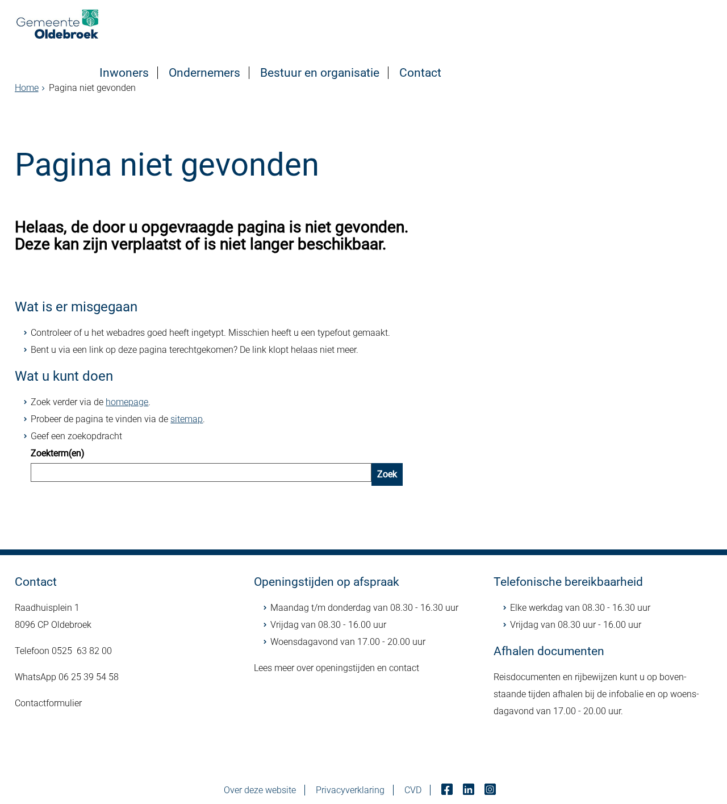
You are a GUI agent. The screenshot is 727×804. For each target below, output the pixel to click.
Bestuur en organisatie (319, 72)
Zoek (387, 474)
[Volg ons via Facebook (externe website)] (448, 790)
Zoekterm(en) (58, 453)
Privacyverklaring (350, 790)
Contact (420, 72)
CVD (412, 790)
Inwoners (124, 72)
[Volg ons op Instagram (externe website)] (491, 790)
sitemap (186, 419)
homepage (127, 402)
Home (27, 87)
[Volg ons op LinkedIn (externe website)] (470, 790)
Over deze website (260, 790)
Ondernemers (204, 72)
